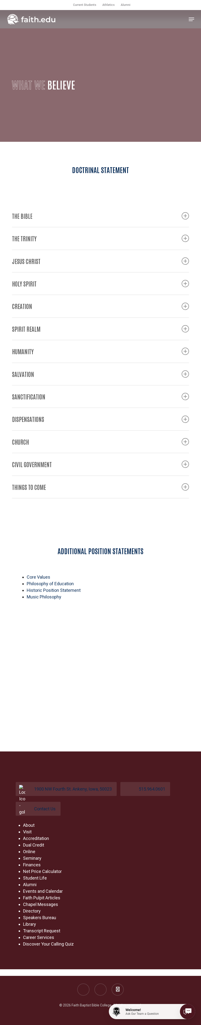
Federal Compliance (31, 972)
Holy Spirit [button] (24, 283)
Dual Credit (33, 845)
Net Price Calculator (42, 871)
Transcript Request (41, 930)
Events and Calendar (43, 891)
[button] (191, 19)
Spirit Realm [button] (26, 328)
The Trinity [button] (24, 238)
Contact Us (45, 808)
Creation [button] (22, 306)
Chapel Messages (40, 904)
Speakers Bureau (39, 917)
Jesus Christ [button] (26, 261)
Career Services (38, 937)
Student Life (35, 878)
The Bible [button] (22, 216)
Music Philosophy (44, 596)
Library (29, 924)
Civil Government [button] (32, 464)
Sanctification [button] (28, 396)
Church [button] (20, 441)
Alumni (30, 884)
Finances (32, 864)
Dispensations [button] (28, 419)
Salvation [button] (23, 374)
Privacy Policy (171, 972)
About (29, 825)
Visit (27, 831)
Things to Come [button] (29, 487)
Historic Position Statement (54, 590)
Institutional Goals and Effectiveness (90, 972)
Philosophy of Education (50, 583)
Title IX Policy (142, 972)
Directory (32, 911)
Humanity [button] (23, 351)
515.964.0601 (152, 789)
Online (29, 851)
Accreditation (36, 838)
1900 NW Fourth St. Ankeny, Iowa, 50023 (73, 789)
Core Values (38, 577)
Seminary (32, 858)
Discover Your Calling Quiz (48, 944)
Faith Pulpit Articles (41, 897)
